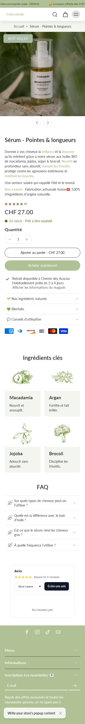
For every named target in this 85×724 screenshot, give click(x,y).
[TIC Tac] (47, 632)
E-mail (11, 685)
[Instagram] (37, 632)
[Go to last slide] (37, 122)
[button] (42, 253)
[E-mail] (58, 632)
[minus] (9, 239)
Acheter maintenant (42, 265)
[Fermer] (60, 713)
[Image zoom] (42, 74)
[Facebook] (27, 632)
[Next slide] (47, 122)
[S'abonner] (74, 685)
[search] (55, 14)
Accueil (19, 26)
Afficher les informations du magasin (38, 287)
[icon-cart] (65, 14)
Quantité (13, 229)
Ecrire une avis (57, 586)
